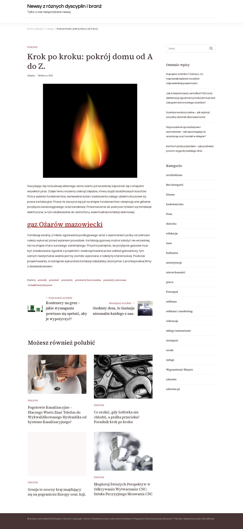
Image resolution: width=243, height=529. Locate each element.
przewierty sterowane (114, 280)
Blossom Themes (172, 519)
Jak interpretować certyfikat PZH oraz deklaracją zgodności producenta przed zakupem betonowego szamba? (190, 98)
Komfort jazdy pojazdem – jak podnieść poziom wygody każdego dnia (190, 148)
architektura (174, 175)
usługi (32, 47)
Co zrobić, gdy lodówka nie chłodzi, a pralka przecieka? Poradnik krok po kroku (116, 417)
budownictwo (174, 204)
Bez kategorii (174, 185)
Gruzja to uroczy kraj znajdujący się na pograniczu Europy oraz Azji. (57, 492)
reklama (171, 301)
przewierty (67, 280)
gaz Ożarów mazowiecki (65, 224)
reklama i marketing (179, 311)
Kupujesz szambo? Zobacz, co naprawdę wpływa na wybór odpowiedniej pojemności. (184, 79)
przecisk (42, 280)
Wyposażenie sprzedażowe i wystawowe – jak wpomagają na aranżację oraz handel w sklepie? (186, 132)
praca (169, 282)
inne (169, 243)
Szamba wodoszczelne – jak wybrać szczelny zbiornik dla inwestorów (188, 114)
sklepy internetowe (178, 330)
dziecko (171, 223)
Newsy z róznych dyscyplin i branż (64, 6)
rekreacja (172, 321)
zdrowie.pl (173, 389)
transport (172, 340)
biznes (170, 194)
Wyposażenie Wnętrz (179, 369)
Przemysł (172, 292)
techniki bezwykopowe (40, 285)
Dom (169, 214)
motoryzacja (174, 262)
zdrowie (171, 379)
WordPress (208, 519)
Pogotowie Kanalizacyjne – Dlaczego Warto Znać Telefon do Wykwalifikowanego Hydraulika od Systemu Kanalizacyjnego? (57, 414)
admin (31, 75)
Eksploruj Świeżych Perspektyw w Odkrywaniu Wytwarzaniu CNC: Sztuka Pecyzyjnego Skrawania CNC (123, 489)
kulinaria (172, 253)
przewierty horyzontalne (88, 280)
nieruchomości (175, 272)
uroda (170, 350)
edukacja (172, 233)
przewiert (54, 280)
